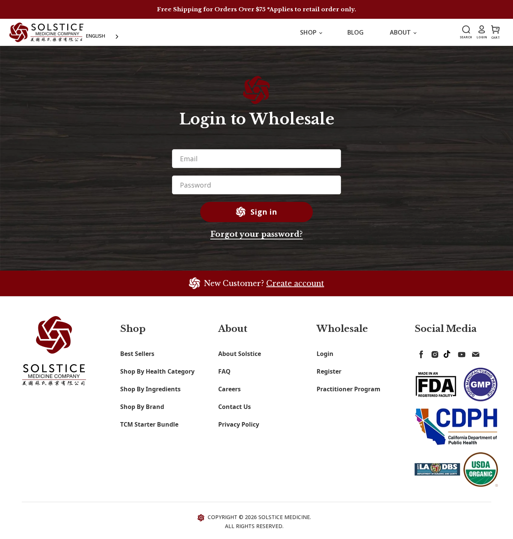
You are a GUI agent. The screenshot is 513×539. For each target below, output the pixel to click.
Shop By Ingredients (150, 389)
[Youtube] (460, 353)
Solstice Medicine (284, 517)
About (401, 32)
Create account (295, 283)
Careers (229, 389)
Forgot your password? (256, 234)
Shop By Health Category (157, 371)
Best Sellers (137, 354)
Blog (355, 32)
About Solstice (239, 354)
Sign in (263, 212)
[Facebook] (420, 353)
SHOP (309, 32)
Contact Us (234, 407)
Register (329, 371)
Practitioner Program (348, 389)
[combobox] (103, 36)
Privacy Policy (238, 424)
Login (325, 354)
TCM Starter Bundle (149, 424)
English (95, 35)
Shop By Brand (142, 407)
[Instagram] (433, 353)
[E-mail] (474, 353)
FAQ (224, 371)
